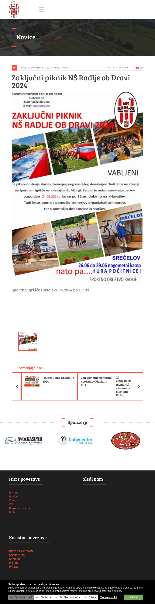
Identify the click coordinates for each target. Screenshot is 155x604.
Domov (13, 492)
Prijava (13, 567)
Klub (56, 67)
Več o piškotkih (108, 597)
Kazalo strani (17, 555)
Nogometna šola (37, 67)
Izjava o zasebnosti (21, 551)
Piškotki (14, 563)
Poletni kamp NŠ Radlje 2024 (47, 378)
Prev (5, 441)
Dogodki (65, 67)
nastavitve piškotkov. (111, 590)
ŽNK (50, 67)
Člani (12, 500)
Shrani (133, 597)
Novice (22, 67)
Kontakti (14, 559)
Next (150, 441)
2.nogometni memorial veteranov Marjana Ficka (112, 380)
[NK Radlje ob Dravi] (14, 10)
